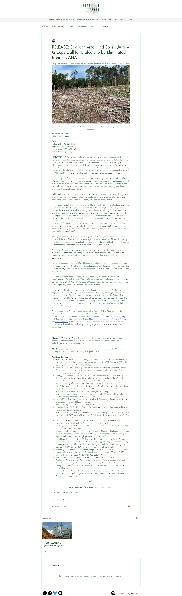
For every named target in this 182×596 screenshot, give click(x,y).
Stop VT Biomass (75, 492)
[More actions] (128, 41)
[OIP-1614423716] (55, 593)
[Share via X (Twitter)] (58, 500)
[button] (138, 26)
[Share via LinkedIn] (63, 500)
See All (138, 518)
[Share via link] (69, 500)
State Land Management (77, 26)
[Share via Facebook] (53, 500)
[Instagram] (50, 593)
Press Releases (58, 26)
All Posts (44, 26)
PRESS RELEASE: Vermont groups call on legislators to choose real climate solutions (56, 544)
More (104, 26)
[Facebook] (45, 593)
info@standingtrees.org (128, 593)
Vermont (94, 26)
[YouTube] (60, 593)
